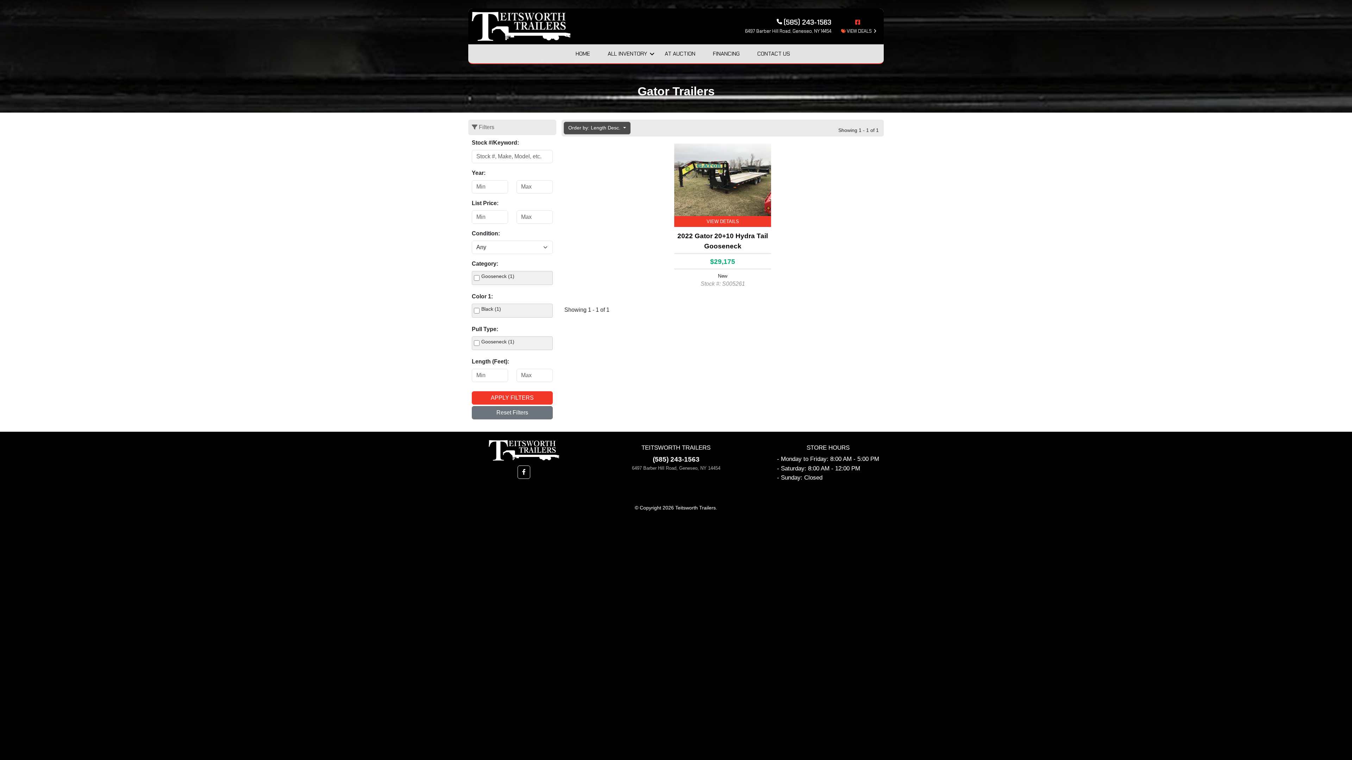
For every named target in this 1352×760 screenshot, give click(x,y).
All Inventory (627, 53)
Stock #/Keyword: (495, 143)
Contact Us (773, 53)
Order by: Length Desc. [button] (595, 128)
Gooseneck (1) (497, 276)
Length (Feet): (490, 362)
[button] (524, 472)
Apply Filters (512, 398)
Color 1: (482, 296)
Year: (479, 173)
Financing (726, 53)
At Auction (680, 53)
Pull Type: (485, 329)
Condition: (486, 233)
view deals (859, 31)
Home (583, 53)
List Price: (485, 203)
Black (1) (491, 309)
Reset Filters (512, 413)
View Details (723, 221)
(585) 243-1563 (676, 459)
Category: (485, 264)
